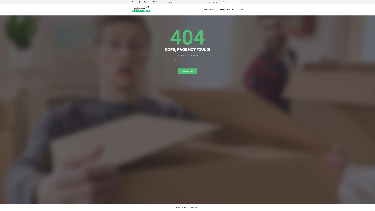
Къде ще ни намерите (173, 2)
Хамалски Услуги (208, 9)
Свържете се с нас (227, 9)
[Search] (241, 2)
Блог (241, 9)
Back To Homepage (187, 71)
